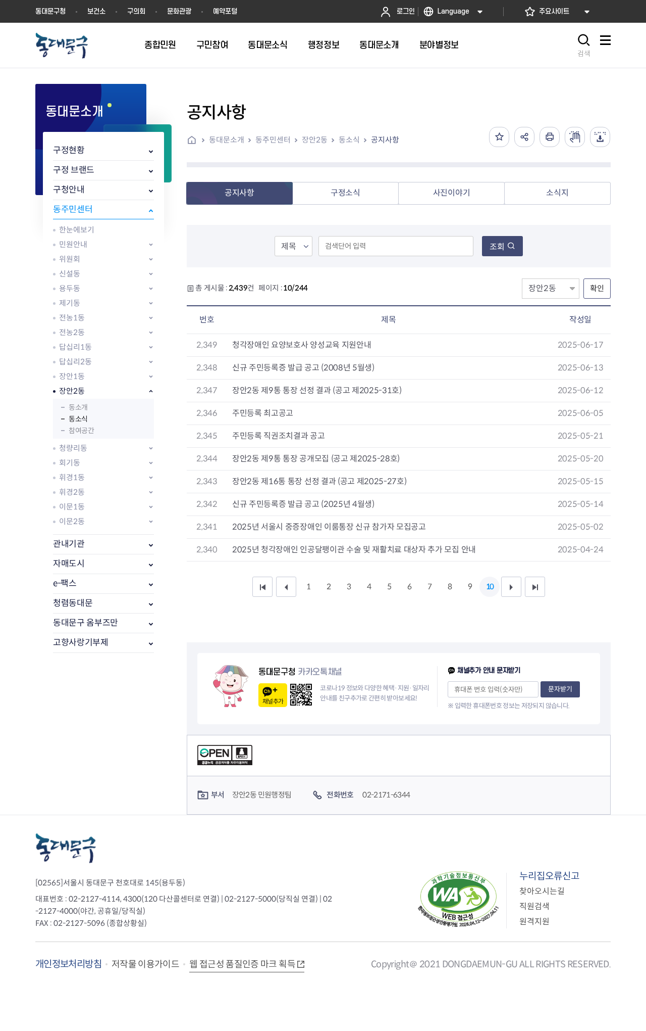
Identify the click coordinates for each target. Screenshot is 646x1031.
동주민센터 (72, 209)
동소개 (78, 407)
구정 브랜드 (73, 170)
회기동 (69, 462)
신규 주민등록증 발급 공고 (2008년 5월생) (303, 367)
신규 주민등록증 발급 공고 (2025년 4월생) (303, 504)
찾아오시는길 (542, 891)
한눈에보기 (76, 230)
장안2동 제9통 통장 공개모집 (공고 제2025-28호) (316, 458)
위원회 (69, 259)
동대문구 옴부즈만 (85, 623)
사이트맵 (605, 45)
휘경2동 (72, 492)
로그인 (406, 11)
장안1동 (72, 376)
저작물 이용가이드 (145, 964)
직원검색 (534, 906)
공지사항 (385, 140)
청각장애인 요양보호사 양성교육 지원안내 (301, 345)
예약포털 (225, 11)
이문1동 (72, 506)
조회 (497, 247)
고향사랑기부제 (81, 642)
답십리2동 (75, 361)
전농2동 (72, 332)
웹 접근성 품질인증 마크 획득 (242, 964)
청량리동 (73, 448)
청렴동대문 (72, 603)
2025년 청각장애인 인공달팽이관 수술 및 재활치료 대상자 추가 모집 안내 (354, 549)
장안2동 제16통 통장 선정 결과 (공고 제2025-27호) (319, 481)
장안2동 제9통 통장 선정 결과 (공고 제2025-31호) (317, 390)
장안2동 (72, 391)
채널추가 (272, 701)
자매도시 (69, 563)
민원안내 (73, 244)
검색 (583, 53)
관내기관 (69, 544)
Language (453, 11)
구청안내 (69, 189)
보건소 (96, 11)
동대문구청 (50, 11)
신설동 (69, 273)
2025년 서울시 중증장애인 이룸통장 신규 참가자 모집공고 (329, 527)
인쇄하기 (550, 137)
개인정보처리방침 (68, 964)
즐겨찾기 (499, 137)
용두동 (69, 288)
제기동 (69, 303)
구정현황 (69, 150)
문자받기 (560, 689)
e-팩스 (65, 583)
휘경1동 (72, 477)
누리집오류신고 (549, 876)
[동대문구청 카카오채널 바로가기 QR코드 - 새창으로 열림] (301, 694)
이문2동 (72, 521)
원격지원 (534, 921)
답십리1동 (75, 347)
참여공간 (81, 431)
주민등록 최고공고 (262, 413)
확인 (597, 288)
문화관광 (179, 11)
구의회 (136, 11)
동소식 (78, 419)
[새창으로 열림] (575, 137)
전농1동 (72, 317)
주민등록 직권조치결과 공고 (278, 436)
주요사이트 (554, 11)
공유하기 (524, 137)
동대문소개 (226, 140)
